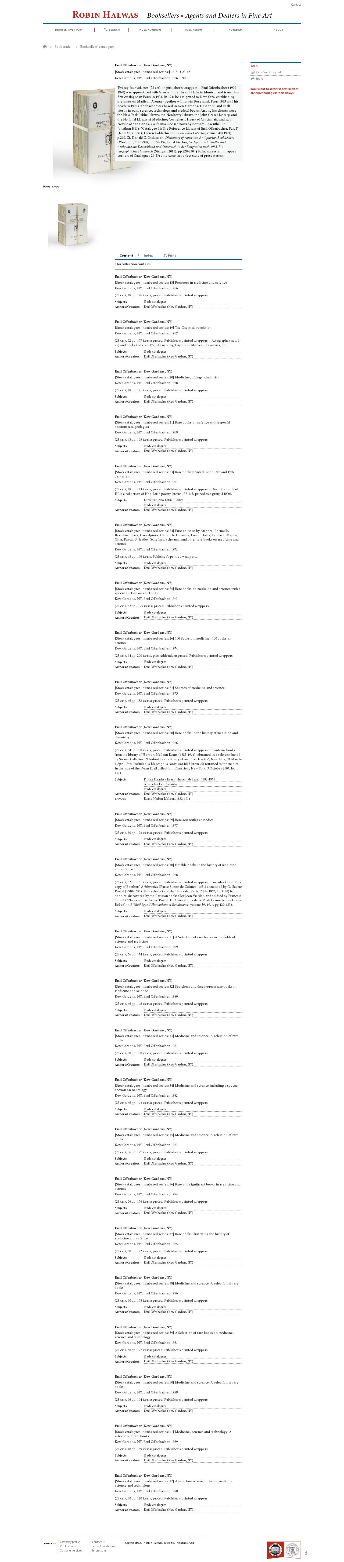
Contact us (98, 1542)
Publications (68, 1546)
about (278, 30)
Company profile (70, 1542)
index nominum (150, 30)
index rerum (193, 30)
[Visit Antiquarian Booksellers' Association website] (283, 1550)
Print (172, 255)
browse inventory (69, 30)
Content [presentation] (126, 255)
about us (50, 1543)
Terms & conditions (103, 1546)
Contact (296, 4)
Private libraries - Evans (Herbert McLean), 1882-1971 (179, 779)
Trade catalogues (155, 302)
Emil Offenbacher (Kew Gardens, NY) (168, 307)
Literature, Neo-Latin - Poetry (163, 500)
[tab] (127, 256)
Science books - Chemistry (161, 784)
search (114, 30)
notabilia (235, 30)
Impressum (99, 1550)
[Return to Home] (45, 47)
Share (259, 79)
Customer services (71, 1550)
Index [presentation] (148, 255)
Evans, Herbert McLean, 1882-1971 (167, 799)
